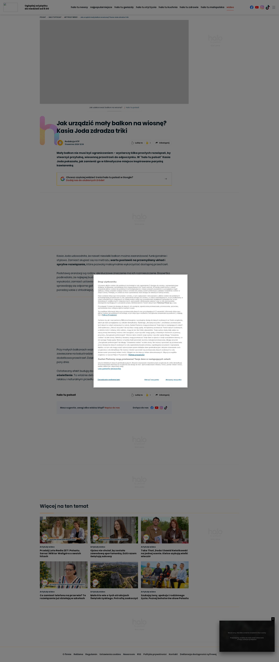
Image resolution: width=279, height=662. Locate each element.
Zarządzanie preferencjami (109, 379)
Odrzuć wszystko (151, 380)
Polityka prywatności (136, 355)
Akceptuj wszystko (174, 380)
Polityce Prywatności (109, 315)
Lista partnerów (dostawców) (109, 369)
